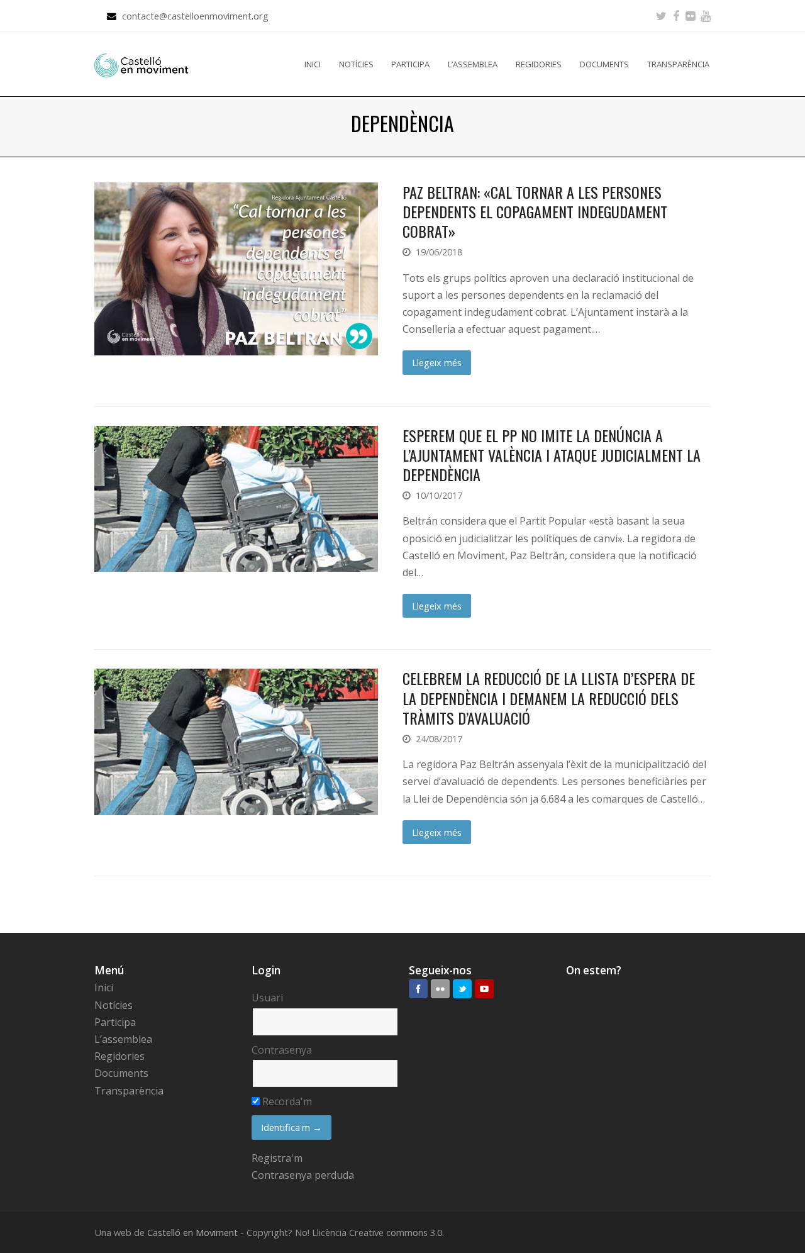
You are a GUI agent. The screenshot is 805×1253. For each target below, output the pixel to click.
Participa (115, 1022)
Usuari (267, 998)
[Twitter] (661, 15)
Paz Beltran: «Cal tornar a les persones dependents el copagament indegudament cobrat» (534, 211)
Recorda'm (286, 1101)
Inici (103, 987)
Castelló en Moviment (192, 1232)
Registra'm (277, 1158)
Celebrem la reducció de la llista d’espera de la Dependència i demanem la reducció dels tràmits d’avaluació (548, 697)
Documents (121, 1073)
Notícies (113, 1005)
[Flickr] (690, 15)
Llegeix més (437, 362)
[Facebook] (676, 15)
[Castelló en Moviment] (141, 64)
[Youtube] (706, 15)
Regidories (119, 1056)
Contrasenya (282, 1050)
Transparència (129, 1091)
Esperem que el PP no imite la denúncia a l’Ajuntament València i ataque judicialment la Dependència (551, 455)
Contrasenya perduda (303, 1175)
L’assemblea (123, 1039)
